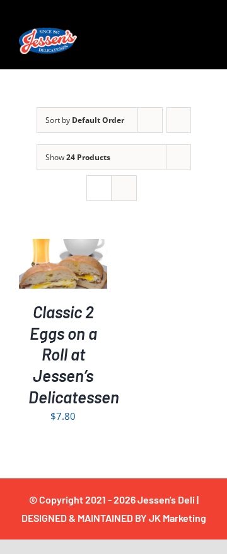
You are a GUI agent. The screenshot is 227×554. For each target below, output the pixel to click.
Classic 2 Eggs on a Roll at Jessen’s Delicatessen (73, 354)
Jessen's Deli (166, 499)
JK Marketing (177, 518)
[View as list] (124, 188)
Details (72, 272)
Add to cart (63, 259)
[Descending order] (178, 120)
